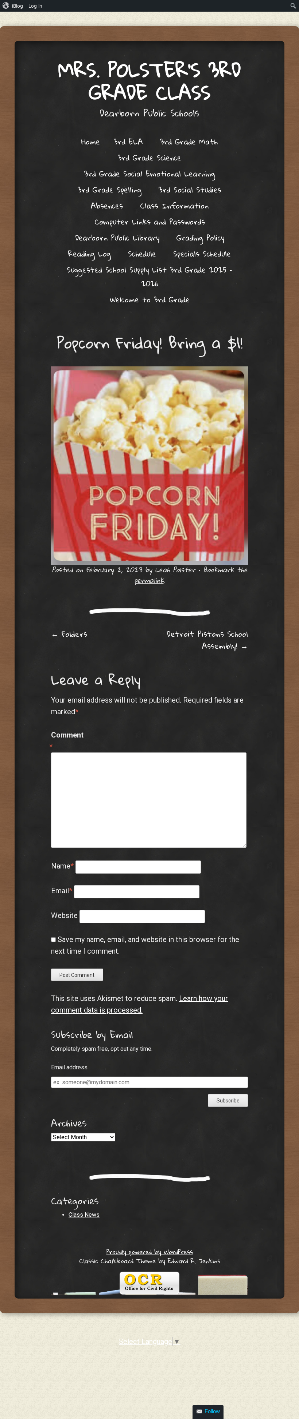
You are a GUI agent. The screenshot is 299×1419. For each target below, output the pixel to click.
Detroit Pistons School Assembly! (207, 640)
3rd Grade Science (149, 157)
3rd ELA (128, 141)
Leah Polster (175, 569)
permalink (149, 580)
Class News (84, 1214)
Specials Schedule (202, 254)
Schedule (142, 254)
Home (90, 141)
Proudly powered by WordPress (149, 1251)
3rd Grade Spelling (109, 189)
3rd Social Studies (190, 189)
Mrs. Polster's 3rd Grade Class (149, 81)
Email (61, 890)
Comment (66, 741)
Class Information (174, 205)
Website (64, 915)
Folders (69, 634)
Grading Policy (200, 238)
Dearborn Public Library (117, 238)
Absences (107, 205)
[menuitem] (13, 6)
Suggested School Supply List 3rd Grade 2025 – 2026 (149, 276)
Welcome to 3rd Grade (150, 299)
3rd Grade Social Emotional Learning (149, 173)
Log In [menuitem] (35, 6)
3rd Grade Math (189, 141)
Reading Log (89, 254)
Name (62, 866)
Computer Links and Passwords (149, 221)
